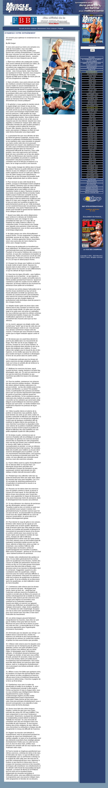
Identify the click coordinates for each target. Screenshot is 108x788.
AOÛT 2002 (92, 92)
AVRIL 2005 (92, 125)
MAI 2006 (92, 78)
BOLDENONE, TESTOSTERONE (92, 185)
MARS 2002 (92, 80)
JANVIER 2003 (92, 101)
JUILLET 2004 (92, 146)
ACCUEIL (92, 57)
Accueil (21, 28)
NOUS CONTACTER (92, 192)
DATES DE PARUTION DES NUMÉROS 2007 (92, 64)
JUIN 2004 (92, 150)
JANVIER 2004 (92, 141)
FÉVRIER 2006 (92, 137)
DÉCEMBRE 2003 (92, 110)
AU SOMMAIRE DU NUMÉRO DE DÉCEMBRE (91, 60)
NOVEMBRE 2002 (92, 98)
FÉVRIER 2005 (92, 134)
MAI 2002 (92, 85)
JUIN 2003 (92, 114)
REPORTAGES (92, 182)
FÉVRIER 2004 (92, 132)
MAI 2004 (92, 155)
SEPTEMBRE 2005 (92, 177)
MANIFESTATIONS (91, 190)
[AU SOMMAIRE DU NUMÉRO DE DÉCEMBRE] (92, 42)
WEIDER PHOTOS (92, 188)
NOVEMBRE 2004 (92, 166)
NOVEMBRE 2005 (92, 168)
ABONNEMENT (92, 67)
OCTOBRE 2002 (92, 96)
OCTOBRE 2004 (92, 170)
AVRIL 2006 (92, 76)
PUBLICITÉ (91, 69)
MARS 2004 (92, 159)
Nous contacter (52, 28)
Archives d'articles (31, 28)
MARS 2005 (92, 161)
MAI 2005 (92, 157)
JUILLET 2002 (92, 89)
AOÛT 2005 (92, 121)
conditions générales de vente (92, 210)
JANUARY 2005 (92, 139)
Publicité (60, 28)
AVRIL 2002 (92, 83)
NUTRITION (92, 179)
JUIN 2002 (92, 87)
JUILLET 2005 (92, 148)
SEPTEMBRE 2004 (92, 175)
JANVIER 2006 (92, 143)
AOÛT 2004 (92, 119)
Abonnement (42, 28)
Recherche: (92, 45)
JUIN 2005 (92, 152)
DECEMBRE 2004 (92, 128)
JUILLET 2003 (92, 112)
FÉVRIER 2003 (92, 103)
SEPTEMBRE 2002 (92, 94)
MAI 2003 (92, 116)
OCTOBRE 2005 (92, 172)
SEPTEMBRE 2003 (92, 105)
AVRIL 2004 (92, 123)
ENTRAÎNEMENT (92, 74)
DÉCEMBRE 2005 (92, 130)
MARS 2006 (92, 163)
